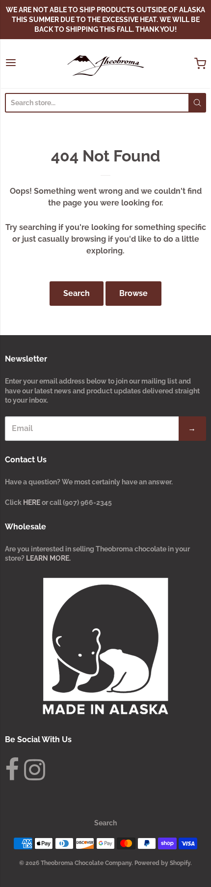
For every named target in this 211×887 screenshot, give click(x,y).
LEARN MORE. (48, 558)
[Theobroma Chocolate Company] (105, 63)
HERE (32, 502)
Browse (133, 293)
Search (76, 293)
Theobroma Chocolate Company (86, 863)
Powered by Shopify (162, 863)
